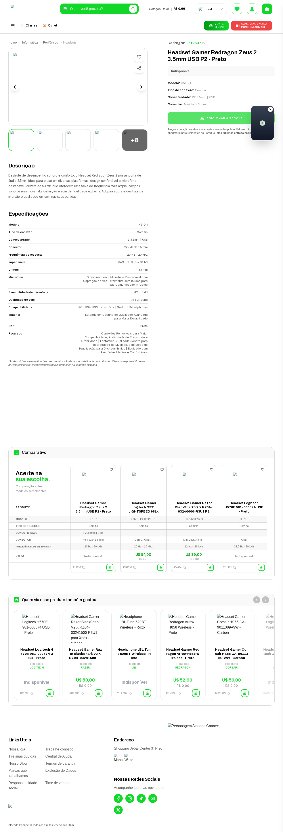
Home (12, 42)
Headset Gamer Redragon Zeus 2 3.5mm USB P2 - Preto (93, 507)
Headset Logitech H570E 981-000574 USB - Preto (244, 507)
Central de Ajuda (58, 756)
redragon (176, 43)
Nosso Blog (17, 763)
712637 (194, 43)
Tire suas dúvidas (22, 756)
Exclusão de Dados (60, 770)
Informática (30, 42)
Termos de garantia (60, 763)
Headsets (69, 42)
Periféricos (50, 42)
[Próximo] (265, 599)
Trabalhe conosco (59, 749)
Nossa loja (16, 749)
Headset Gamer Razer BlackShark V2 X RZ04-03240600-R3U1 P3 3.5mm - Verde (193, 507)
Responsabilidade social (22, 785)
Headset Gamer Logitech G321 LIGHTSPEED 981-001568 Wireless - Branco (143, 507)
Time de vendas (57, 783)
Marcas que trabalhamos (18, 773)
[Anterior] (256, 599)
